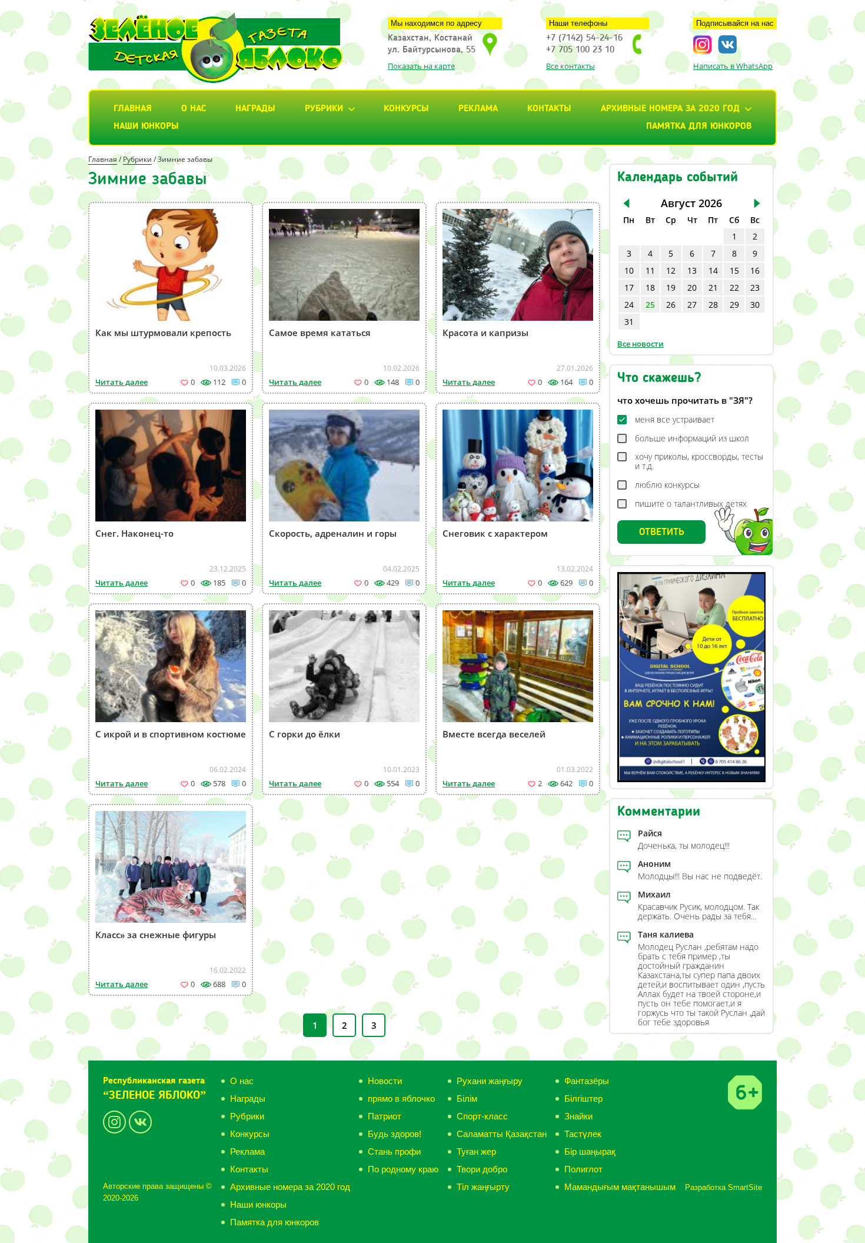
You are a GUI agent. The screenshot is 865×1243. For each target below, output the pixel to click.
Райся (650, 833)
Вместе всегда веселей (494, 734)
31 (629, 321)
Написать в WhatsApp (733, 66)
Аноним (654, 863)
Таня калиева (666, 934)
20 (692, 287)
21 (713, 287)
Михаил (654, 894)
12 (671, 270)
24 (629, 304)
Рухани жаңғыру (490, 1081)
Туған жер (476, 1151)
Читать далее (121, 382)
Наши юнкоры (146, 126)
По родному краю (403, 1169)
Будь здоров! (394, 1134)
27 (692, 304)
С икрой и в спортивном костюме (170, 734)
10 (629, 270)
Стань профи (394, 1151)
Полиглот (583, 1169)
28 (713, 304)
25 (650, 304)
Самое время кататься (320, 332)
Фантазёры (586, 1081)
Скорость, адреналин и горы (333, 533)
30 (755, 304)
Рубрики (137, 159)
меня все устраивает (674, 419)
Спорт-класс (482, 1116)
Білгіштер (583, 1099)
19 (671, 287)
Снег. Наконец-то (134, 533)
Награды (255, 109)
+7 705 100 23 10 (580, 50)
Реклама (478, 109)
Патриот (384, 1116)
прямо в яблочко (401, 1099)
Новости (385, 1081)
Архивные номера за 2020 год (290, 1187)
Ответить (661, 532)
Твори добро (482, 1169)
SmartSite (745, 1187)
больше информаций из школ (692, 438)
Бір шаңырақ (590, 1151)
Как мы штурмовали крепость (163, 332)
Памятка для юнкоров (698, 126)
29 (734, 304)
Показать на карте (421, 66)
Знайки (578, 1116)
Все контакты (570, 66)
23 (755, 287)
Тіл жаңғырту (483, 1187)
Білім (467, 1099)
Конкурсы (406, 109)
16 (755, 270)
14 (713, 270)
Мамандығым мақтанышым (620, 1187)
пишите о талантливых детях (691, 503)
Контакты (549, 109)
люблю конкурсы (667, 485)
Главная (133, 109)
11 (650, 270)
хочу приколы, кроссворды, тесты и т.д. (699, 461)
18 (650, 287)
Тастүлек (582, 1134)
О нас (193, 109)
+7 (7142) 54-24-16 (584, 38)
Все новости (640, 343)
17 (629, 287)
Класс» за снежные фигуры (155, 934)
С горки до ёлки (304, 734)
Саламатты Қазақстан (502, 1134)
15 (734, 270)
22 (734, 287)
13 (692, 270)
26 (671, 304)
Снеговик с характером (495, 533)
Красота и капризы (485, 332)
